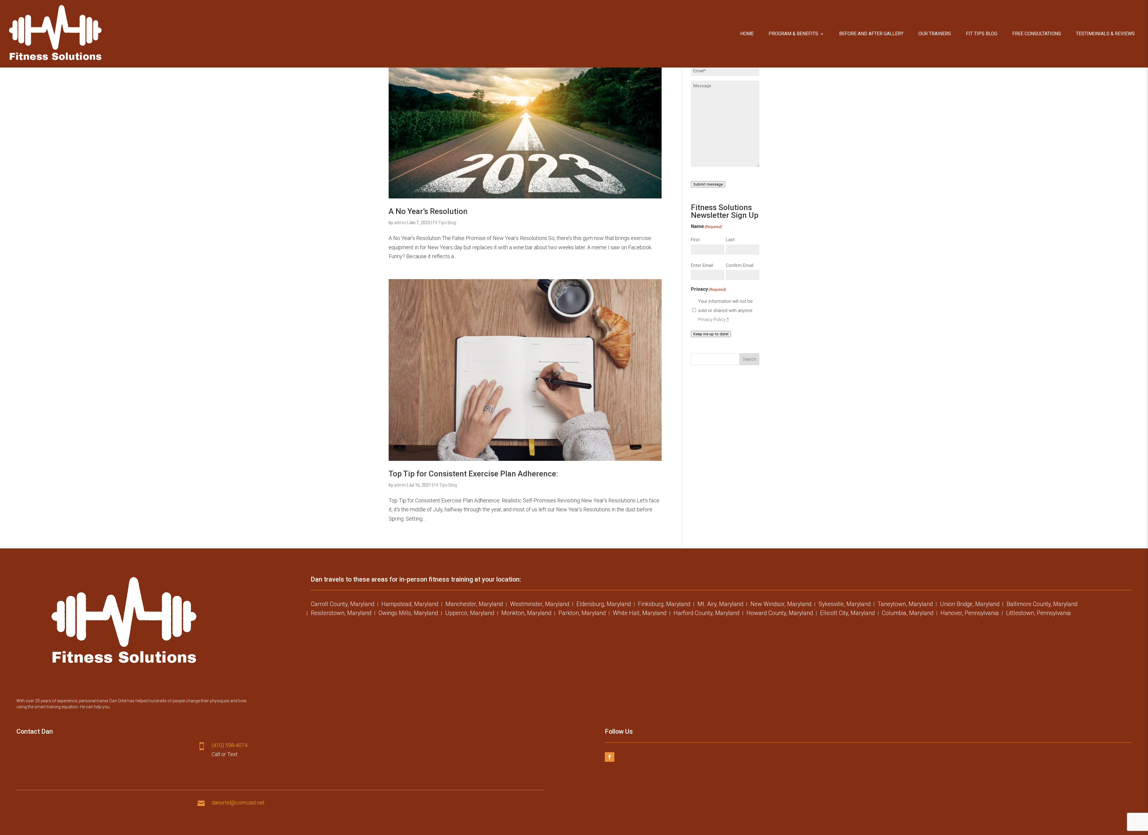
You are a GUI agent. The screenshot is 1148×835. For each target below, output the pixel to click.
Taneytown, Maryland (905, 605)
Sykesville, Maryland (845, 605)
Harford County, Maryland (706, 614)
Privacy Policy (712, 319)
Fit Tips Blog (981, 33)
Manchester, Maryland (474, 605)
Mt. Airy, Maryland (720, 605)
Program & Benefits (793, 33)
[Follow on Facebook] (609, 757)
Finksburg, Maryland (664, 605)
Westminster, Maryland (539, 605)
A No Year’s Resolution (428, 211)
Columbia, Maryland (907, 614)
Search (749, 359)
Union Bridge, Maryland (969, 605)
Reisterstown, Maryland (341, 614)
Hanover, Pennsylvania (970, 614)
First (695, 239)
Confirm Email (739, 265)
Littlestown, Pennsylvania (1038, 614)
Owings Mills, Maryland (408, 614)
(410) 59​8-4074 (230, 745)
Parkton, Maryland (582, 614)
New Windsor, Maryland (780, 605)
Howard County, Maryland (779, 614)
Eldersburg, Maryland (603, 605)
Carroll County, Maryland (342, 605)
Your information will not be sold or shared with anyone (725, 310)
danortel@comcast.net (238, 802)
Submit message (708, 184)
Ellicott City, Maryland (847, 614)
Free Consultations (1036, 33)
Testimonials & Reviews (1105, 33)
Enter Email (702, 265)
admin (400, 222)
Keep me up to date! (711, 334)
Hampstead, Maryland (409, 605)
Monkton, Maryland (526, 614)
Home (747, 33)
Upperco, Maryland (469, 614)
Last (730, 239)
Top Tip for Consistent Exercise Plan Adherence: (473, 473)
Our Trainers (934, 33)
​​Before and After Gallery (871, 33)
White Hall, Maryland (639, 614)
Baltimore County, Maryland (1042, 605)
